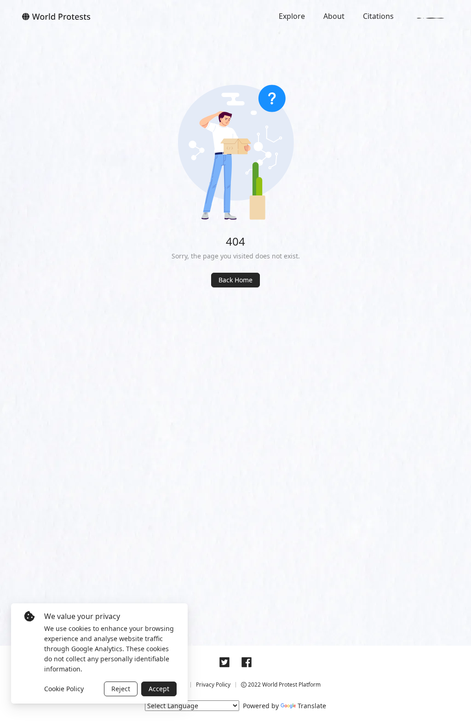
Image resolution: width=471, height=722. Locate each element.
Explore (292, 16)
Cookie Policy (64, 688)
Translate (312, 705)
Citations (378, 16)
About (334, 16)
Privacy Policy (213, 684)
